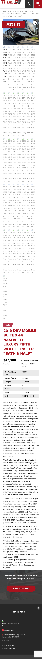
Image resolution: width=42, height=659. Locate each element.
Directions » (6, 640)
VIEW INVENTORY (21, 588)
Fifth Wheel (14, 11)
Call (29, 6)
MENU (38, 5)
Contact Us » (9, 630)
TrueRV (4, 11)
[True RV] (11, 4)
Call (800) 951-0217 (11, 623)
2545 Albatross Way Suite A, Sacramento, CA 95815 (13, 636)
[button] (35, 23)
